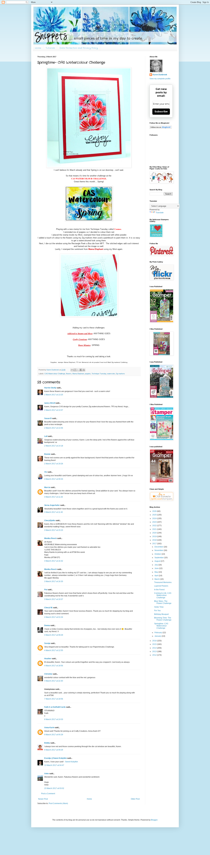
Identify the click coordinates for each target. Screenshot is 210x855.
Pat (45, 590)
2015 (154, 644)
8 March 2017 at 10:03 (53, 719)
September (159, 558)
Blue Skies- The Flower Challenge (162, 602)
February (158, 632)
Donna (47, 625)
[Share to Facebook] (80, 369)
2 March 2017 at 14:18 (53, 446)
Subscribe (161, 111)
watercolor (111, 374)
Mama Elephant (78, 374)
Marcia (47, 487)
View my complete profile (160, 79)
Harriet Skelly (50, 388)
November (159, 550)
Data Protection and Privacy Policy (78, 48)
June (157, 568)
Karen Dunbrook (160, 75)
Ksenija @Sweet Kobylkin (55, 758)
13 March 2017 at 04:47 (54, 765)
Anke (46, 773)
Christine (48, 674)
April (157, 576)
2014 (154, 648)
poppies (88, 374)
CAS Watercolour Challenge (54, 374)
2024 (154, 518)
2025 (154, 515)
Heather (47, 658)
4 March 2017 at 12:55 (53, 650)
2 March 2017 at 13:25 (53, 395)
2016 (154, 641)
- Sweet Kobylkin (71, 762)
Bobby (47, 743)
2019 (154, 536)
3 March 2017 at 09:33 (53, 479)
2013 (154, 651)
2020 (154, 533)
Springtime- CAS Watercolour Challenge (161, 626)
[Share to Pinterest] (83, 369)
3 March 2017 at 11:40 (53, 512)
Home (38, 48)
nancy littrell (49, 403)
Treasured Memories (163, 582)
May (156, 572)
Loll (45, 436)
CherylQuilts (49, 520)
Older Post (135, 799)
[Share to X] (77, 369)
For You (157, 610)
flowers (68, 374)
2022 (154, 525)
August (158, 561)
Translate (160, 213)
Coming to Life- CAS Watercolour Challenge (162, 595)
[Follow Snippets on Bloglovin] (161, 128)
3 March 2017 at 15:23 (53, 530)
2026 (154, 511)
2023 (154, 522)
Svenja (47, 643)
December (159, 547)
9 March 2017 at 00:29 (53, 735)
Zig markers (120, 374)
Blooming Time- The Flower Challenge (162, 619)
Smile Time (159, 607)
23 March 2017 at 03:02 (54, 788)
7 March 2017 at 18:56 (53, 699)
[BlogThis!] (75, 369)
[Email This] (72, 369)
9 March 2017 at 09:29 (53, 750)
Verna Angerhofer (52, 505)
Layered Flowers (161, 586)
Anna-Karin (49, 727)
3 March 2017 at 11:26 (53, 497)
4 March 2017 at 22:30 (53, 681)
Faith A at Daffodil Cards (55, 707)
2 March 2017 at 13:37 (53, 410)
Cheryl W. (48, 608)
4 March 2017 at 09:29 (53, 635)
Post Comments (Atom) (58, 803)
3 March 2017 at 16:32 (53, 561)
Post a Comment (48, 793)
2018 (154, 540)
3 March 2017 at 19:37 (53, 599)
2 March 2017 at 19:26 (53, 464)
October (158, 554)
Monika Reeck (50, 538)
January (158, 636)
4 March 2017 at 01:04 (53, 617)
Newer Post (43, 799)
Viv (45, 472)
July (156, 565)
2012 (154, 655)
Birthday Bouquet (161, 614)
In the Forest (159, 590)
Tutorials (50, 48)
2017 (154, 543)
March (157, 579)
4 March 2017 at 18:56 (53, 666)
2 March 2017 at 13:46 (53, 428)
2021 (154, 529)
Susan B (48, 418)
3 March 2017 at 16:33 (53, 581)
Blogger (154, 820)
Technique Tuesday (99, 374)
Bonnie (47, 454)
